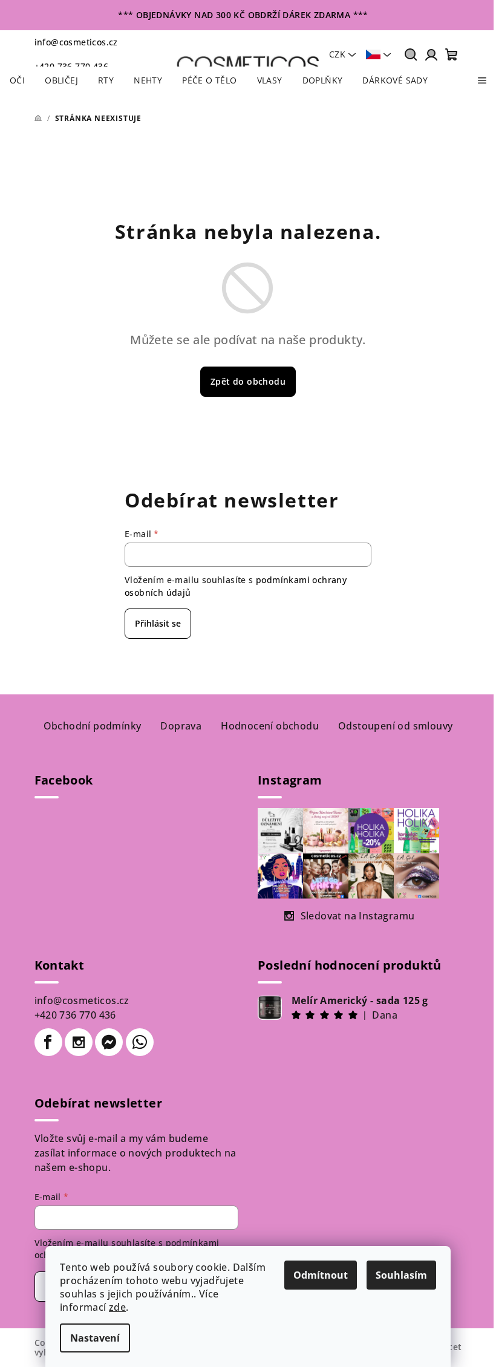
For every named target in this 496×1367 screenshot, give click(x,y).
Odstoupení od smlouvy (395, 725)
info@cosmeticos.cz (76, 42)
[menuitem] (17, 80)
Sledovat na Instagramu (358, 915)
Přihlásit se (158, 623)
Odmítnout (320, 1275)
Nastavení (95, 1338)
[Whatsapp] (140, 1042)
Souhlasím (401, 1275)
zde (117, 1307)
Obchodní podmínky (93, 725)
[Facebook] (48, 1042)
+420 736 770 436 (75, 1015)
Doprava (180, 725)
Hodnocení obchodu (270, 725)
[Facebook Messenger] (109, 1042)
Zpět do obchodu (248, 381)
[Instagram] (79, 1042)
